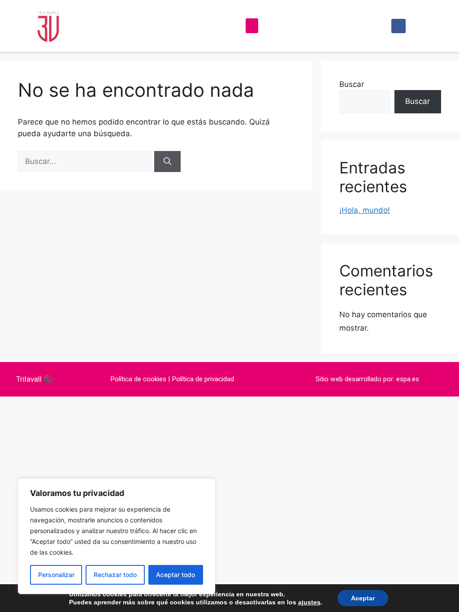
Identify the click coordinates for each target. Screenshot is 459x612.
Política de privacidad (203, 379)
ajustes (309, 602)
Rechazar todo (115, 574)
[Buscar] (167, 161)
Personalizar (56, 574)
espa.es (407, 379)
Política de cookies (138, 379)
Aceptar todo (175, 574)
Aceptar (363, 598)
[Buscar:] (86, 161)
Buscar (351, 84)
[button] (252, 25)
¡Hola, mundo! (364, 210)
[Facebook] (398, 26)
